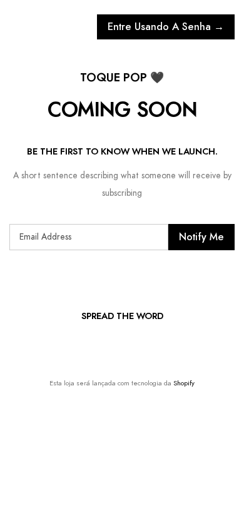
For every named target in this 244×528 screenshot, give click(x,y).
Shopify (184, 383)
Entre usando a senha (166, 27)
